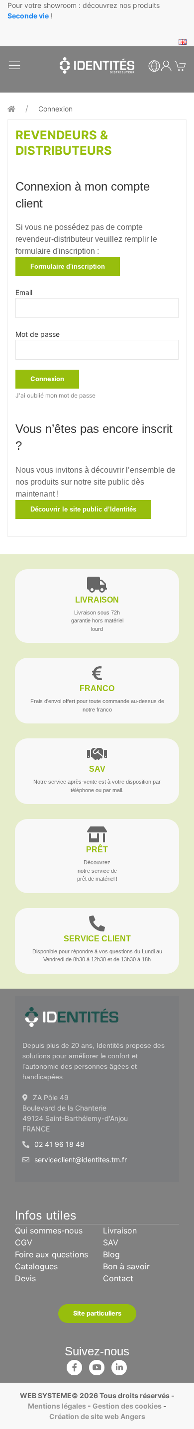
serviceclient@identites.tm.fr (80, 1159)
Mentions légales (57, 1406)
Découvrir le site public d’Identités (83, 509)
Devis (25, 1278)
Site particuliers (97, 1313)
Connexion (55, 108)
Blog (111, 1254)
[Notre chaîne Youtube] (97, 1365)
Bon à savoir (126, 1266)
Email (23, 292)
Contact (118, 1278)
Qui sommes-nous (49, 1230)
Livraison (120, 1230)
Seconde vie (28, 15)
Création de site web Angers (97, 1416)
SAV (110, 1242)
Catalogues (36, 1266)
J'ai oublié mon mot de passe (55, 395)
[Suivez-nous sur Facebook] (75, 1365)
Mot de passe (37, 334)
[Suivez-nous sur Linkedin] (119, 1365)
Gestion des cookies (127, 1406)
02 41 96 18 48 (59, 1144)
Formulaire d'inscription (67, 266)
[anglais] (183, 41)
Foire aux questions (51, 1254)
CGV (23, 1242)
